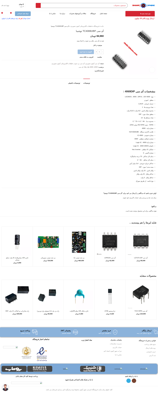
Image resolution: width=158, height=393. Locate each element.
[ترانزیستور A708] (110, 295)
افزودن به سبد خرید (86, 52)
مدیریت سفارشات (116, 344)
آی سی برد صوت (79, 63)
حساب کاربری (117, 347)
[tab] (86, 82)
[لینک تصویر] (41, 353)
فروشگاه (96, 26)
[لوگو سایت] (143, 5)
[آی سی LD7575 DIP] (141, 242)
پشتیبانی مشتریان (116, 340)
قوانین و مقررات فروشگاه (147, 340)
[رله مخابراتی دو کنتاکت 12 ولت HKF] (17, 295)
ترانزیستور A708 (110, 311)
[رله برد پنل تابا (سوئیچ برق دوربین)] (48, 295)
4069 (96, 67)
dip (88, 67)
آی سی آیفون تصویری (92, 63)
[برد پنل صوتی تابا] (79, 242)
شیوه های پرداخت (150, 344)
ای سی (81, 67)
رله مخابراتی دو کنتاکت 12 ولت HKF (17, 311)
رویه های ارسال (151, 348)
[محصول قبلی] (8, 26)
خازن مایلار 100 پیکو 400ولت (79, 311)
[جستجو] (38, 5)
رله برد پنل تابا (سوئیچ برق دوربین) (48, 311)
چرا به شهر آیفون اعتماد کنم (113, 351)
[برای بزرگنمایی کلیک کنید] (152, 70)
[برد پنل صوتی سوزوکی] (48, 242)
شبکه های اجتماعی (23, 13)
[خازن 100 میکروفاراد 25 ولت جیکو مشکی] (17, 242)
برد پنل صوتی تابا (79, 258)
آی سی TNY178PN (140, 311)
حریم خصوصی (151, 352)
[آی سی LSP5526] (110, 242)
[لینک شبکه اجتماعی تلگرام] (93, 70)
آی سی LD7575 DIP (141, 258)
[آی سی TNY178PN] (141, 295)
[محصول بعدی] (3, 26)
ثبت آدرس (152, 355)
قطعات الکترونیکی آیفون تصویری (81, 26)
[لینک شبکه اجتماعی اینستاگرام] (134, 381)
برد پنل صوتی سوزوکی (48, 258)
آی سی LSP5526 (110, 258)
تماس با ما (118, 355)
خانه (102, 26)
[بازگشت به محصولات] (5, 26)
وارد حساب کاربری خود (134, 198)
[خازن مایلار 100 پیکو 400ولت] (79, 295)
